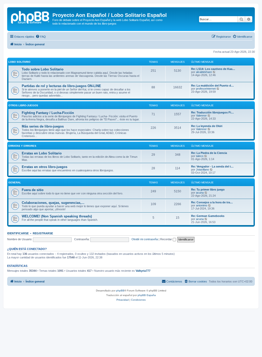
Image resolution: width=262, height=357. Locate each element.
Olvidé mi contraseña (145, 239)
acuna (200, 192)
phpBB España (147, 295)
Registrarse (43, 233)
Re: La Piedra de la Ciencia (209, 152)
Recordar (166, 239)
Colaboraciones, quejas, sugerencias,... (53, 203)
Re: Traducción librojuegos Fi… (212, 112)
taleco (199, 156)
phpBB (120, 290)
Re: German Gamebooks (207, 215)
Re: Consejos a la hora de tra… (212, 202)
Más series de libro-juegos (43, 126)
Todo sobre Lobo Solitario (42, 69)
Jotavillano (202, 169)
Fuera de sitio (32, 190)
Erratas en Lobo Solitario (42, 153)
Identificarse (18, 233)
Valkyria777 (143, 270)
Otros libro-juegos (23, 105)
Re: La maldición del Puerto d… (212, 85)
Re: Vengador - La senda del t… (212, 166)
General (14, 182)
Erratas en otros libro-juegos (44, 167)
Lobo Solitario (19, 61)
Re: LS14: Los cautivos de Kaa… (213, 68)
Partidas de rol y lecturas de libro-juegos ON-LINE (61, 86)
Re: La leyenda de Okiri (206, 126)
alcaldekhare (204, 72)
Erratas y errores (22, 145)
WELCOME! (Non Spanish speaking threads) (57, 216)
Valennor (201, 115)
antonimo (201, 205)
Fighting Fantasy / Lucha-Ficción (48, 113)
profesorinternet (206, 88)
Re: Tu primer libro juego (208, 189)
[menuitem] (41, 37)
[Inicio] (30, 16)
